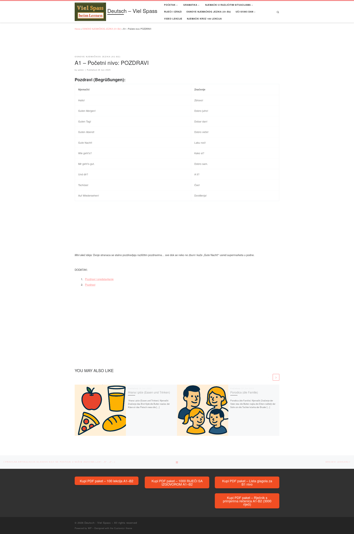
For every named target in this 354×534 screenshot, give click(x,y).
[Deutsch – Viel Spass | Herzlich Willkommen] (90, 11)
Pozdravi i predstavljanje (99, 279)
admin (81, 70)
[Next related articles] (276, 377)
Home (77, 28)
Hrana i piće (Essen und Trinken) (149, 392)
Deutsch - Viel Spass (97, 522)
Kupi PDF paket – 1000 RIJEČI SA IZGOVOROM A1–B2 (177, 482)
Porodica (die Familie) (244, 392)
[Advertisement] (142, 44)
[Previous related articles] (269, 377)
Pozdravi (90, 284)
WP (90, 528)
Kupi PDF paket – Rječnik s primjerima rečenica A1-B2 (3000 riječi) (247, 501)
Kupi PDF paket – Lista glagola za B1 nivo (247, 482)
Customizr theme (123, 528)
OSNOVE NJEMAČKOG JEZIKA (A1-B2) (101, 28)
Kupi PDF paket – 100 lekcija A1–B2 (106, 480)
